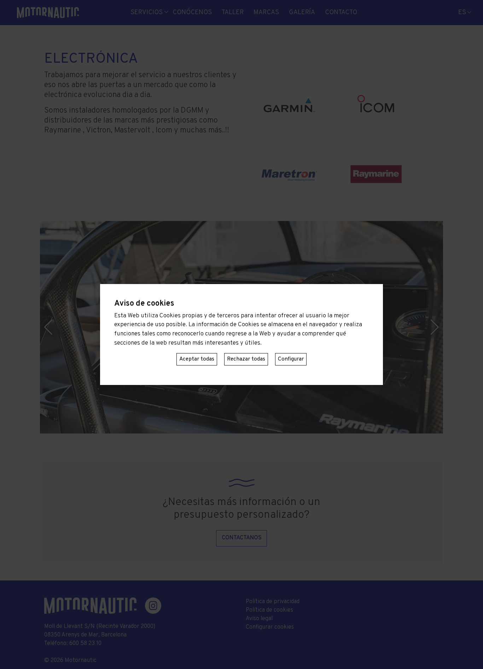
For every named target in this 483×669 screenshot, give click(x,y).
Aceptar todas (196, 359)
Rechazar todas (246, 359)
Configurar (291, 359)
